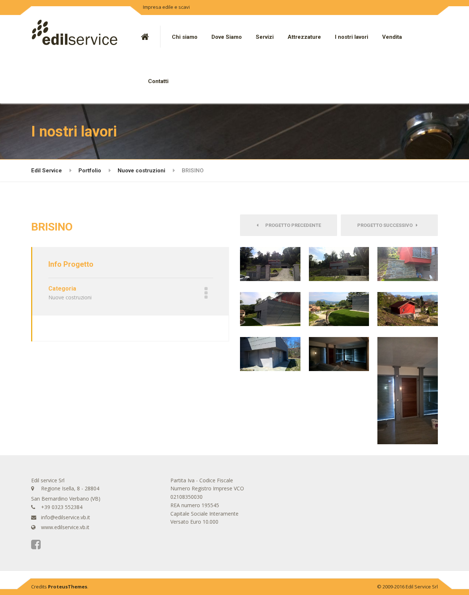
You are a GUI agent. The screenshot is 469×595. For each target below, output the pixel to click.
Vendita (392, 37)
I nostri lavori (351, 37)
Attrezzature (304, 37)
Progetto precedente (291, 225)
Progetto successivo (386, 225)
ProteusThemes (67, 586)
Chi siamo (184, 37)
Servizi (265, 37)
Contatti (158, 81)
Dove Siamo (226, 37)
